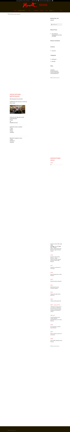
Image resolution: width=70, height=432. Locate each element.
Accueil (15, 10)
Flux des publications (54, 71)
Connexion (52, 69)
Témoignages (35, 10)
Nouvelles (53, 61)
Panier (46, 10)
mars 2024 (54, 50)
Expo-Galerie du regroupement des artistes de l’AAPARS (57, 35)
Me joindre (42, 10)
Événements (54, 59)
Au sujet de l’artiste (21, 10)
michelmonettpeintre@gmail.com (45, 0)
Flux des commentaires (54, 72)
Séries (29, 10)
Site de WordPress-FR (54, 73)
